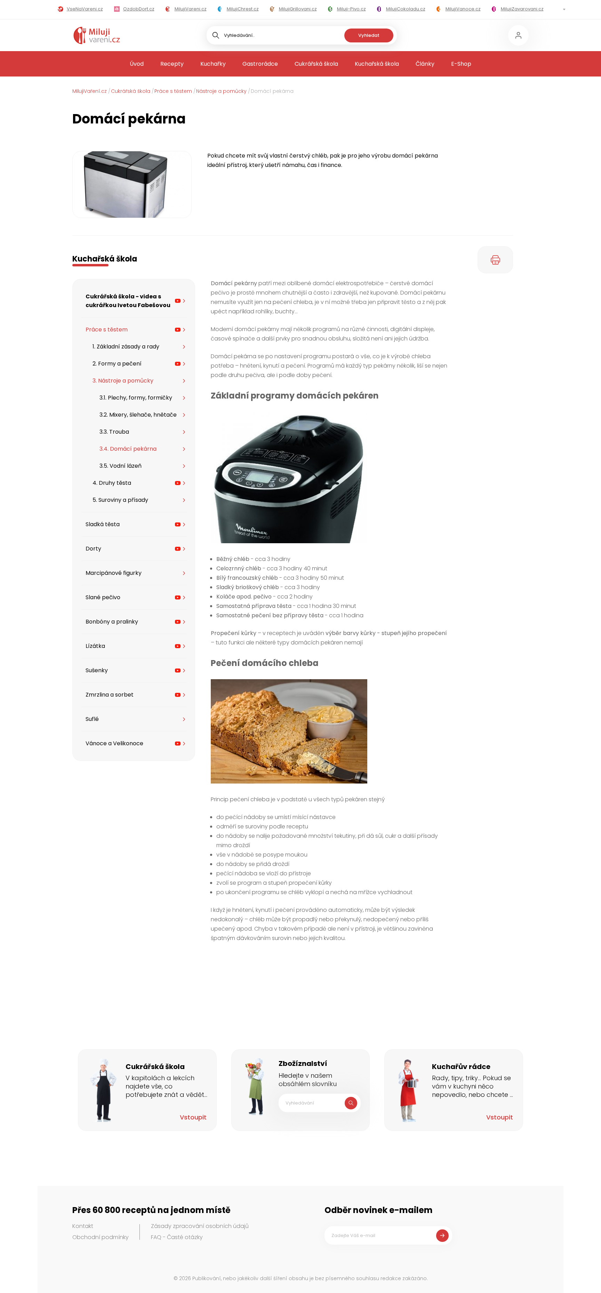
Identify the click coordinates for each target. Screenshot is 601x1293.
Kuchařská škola (377, 64)
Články (425, 64)
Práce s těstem (173, 91)
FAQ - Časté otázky (177, 1237)
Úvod (137, 64)
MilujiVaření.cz (89, 91)
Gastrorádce (260, 64)
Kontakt (82, 1226)
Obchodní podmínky (100, 1237)
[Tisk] (495, 260)
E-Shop (461, 64)
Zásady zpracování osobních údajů (200, 1226)
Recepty (172, 64)
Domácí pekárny (234, 283)
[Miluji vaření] (96, 35)
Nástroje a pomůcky (221, 91)
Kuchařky (213, 64)
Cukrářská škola (316, 64)
